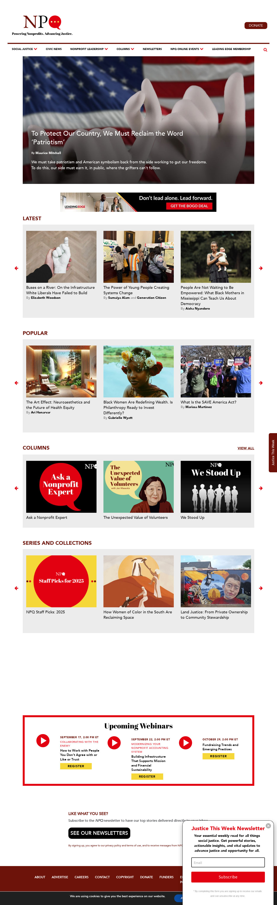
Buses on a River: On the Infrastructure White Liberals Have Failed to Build (60, 290)
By (33, 153)
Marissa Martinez (198, 407)
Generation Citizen (151, 298)
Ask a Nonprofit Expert (46, 517)
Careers (82, 877)
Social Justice (22, 49)
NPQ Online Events (185, 49)
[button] (268, 825)
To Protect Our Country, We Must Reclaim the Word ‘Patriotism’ (107, 138)
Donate (256, 25)
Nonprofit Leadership (87, 49)
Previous (16, 268)
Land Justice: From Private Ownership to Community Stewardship (214, 614)
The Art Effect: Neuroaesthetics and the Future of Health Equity (58, 405)
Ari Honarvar (40, 412)
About (40, 877)
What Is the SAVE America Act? (208, 402)
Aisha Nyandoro (197, 308)
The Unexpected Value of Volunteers (135, 517)
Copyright (125, 877)
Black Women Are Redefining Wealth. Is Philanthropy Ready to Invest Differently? (138, 408)
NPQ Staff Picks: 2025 (45, 612)
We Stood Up (193, 517)
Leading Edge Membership (231, 49)
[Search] (264, 49)
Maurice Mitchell (48, 153)
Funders (166, 877)
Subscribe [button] (228, 876)
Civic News (54, 49)
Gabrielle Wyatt (120, 418)
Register (76, 766)
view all (246, 448)
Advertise (60, 877)
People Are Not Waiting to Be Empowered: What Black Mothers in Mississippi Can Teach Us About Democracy (212, 296)
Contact (102, 877)
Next (260, 268)
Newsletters (152, 49)
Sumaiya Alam (119, 298)
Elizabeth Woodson (46, 298)
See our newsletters (99, 833)
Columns (123, 49)
